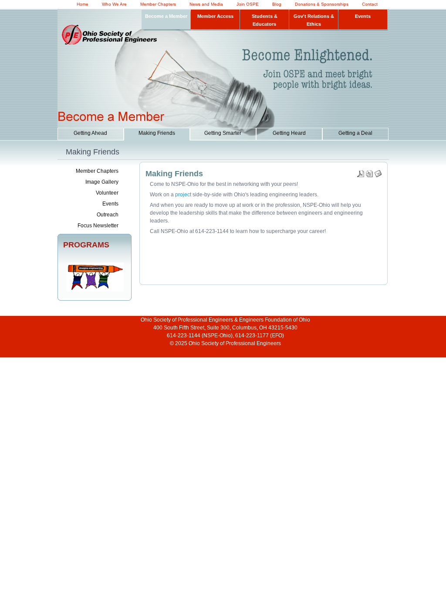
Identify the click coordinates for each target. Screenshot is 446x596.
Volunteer (107, 193)
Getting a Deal (355, 133)
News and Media (206, 4)
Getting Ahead (90, 133)
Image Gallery (101, 182)
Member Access (215, 16)
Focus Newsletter (98, 226)
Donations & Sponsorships (321, 4)
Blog (276, 4)
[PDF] (360, 172)
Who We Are (114, 4)
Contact (370, 4)
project (183, 195)
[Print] (369, 172)
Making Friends (157, 133)
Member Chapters (158, 4)
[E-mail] (378, 172)
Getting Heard (289, 133)
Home (82, 4)
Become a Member (166, 16)
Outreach (107, 215)
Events (363, 16)
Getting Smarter (222, 133)
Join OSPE (248, 4)
